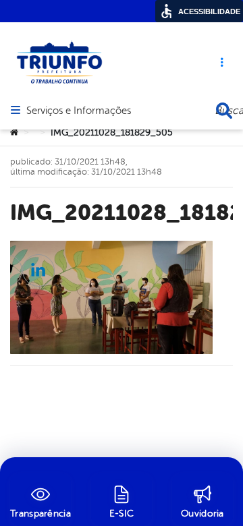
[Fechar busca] (224, 110)
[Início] (14, 133)
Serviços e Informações (78, 111)
